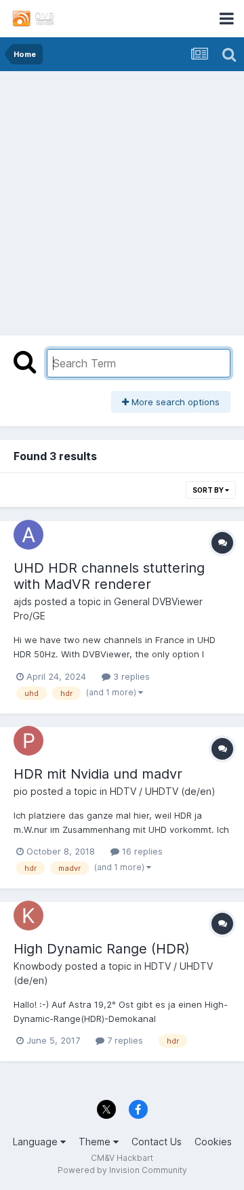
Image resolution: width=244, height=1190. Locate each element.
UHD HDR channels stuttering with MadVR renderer (109, 576)
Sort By (208, 490)
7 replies (123, 1040)
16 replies (141, 851)
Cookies (213, 1141)
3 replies (130, 676)
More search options (174, 401)
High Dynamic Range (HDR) (102, 949)
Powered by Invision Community (122, 1170)
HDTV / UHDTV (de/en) (163, 791)
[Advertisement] (122, 200)
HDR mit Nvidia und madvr (98, 774)
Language (36, 1141)
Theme (96, 1141)
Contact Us (156, 1141)
